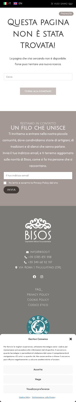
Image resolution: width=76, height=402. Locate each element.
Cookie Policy (24, 397)
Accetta (38, 369)
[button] (70, 339)
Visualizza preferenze (38, 389)
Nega (38, 379)
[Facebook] (34, 277)
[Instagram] (42, 277)
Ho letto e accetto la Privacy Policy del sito (33, 183)
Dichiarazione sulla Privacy (43, 397)
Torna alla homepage (38, 91)
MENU (14, 14)
